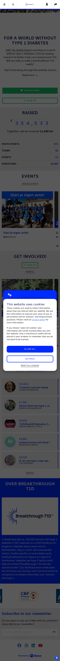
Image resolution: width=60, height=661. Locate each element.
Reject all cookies (30, 366)
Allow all (30, 349)
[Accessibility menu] (57, 658)
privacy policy (38, 320)
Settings (30, 359)
